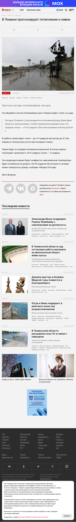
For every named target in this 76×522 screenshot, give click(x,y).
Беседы (41, 434)
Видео (4, 455)
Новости (10, 15)
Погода (40, 448)
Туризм (22, 445)
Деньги (40, 440)
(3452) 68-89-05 (45, 479)
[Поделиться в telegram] (62, 30)
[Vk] (9, 466)
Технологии (6, 445)
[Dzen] (52, 466)
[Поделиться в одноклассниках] (38, 30)
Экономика (60, 442)
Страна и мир (42, 445)
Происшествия (33, 10)
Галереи (23, 455)
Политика (5, 440)
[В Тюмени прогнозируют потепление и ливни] (38, 64)
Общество (18, 15)
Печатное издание (44, 457)
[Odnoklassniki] (23, 466)
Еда (57, 448)
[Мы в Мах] (60, 10)
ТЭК (21, 448)
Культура (23, 440)
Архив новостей (7, 457)
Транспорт (5, 437)
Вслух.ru (8, 10)
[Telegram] (38, 466)
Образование (24, 442)
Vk (51, 191)
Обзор (58, 437)
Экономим (59, 434)
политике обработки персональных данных (33, 517)
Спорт (4, 442)
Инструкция (6, 448)
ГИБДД (58, 457)
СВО (22, 10)
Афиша (40, 442)
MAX (42, 195)
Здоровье (59, 445)
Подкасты (59, 440)
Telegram (56, 188)
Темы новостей (61, 455)
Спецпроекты (24, 457)
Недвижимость (43, 437)
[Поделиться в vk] (14, 30)
